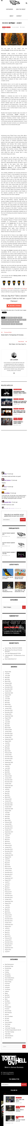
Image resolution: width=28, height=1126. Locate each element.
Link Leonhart (16, 27)
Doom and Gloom (9, 979)
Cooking (7, 972)
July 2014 (7, 951)
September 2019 (9, 832)
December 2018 (8, 849)
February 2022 (8, 776)
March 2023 (8, 750)
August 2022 (8, 764)
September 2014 (9, 947)
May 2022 (7, 770)
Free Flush (7, 983)
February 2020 (8, 822)
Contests (7, 970)
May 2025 (7, 700)
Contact (19, 16)
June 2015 (7, 930)
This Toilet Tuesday (9, 1032)
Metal (4, 27)
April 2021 (7, 795)
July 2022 (7, 766)
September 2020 (9, 808)
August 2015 (8, 926)
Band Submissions (17, 389)
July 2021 (7, 789)
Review (17, 321)
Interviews (6, 627)
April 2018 (7, 864)
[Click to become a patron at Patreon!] (14, 305)
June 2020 (7, 814)
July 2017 (7, 882)
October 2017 (8, 876)
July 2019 (7, 835)
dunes (20, 317)
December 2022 (8, 756)
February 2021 (8, 799)
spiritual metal (5, 323)
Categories (9, 9)
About (11, 16)
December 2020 (8, 803)
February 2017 (8, 891)
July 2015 (7, 928)
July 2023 (7, 743)
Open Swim (22, 408)
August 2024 (8, 718)
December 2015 (8, 918)
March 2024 (8, 727)
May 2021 (7, 793)
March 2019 (8, 843)
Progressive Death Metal (7, 321)
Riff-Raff (7, 1020)
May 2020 (7, 816)
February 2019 (8, 845)
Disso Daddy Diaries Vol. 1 (11, 659)
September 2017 (9, 878)
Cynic (15, 317)
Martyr (19, 319)
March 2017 (8, 889)
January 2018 (8, 870)
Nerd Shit (7, 995)
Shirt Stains (18, 1097)
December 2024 (8, 710)
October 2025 (8, 691)
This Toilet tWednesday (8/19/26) (13, 653)
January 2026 (8, 685)
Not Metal (7, 1001)
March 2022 (8, 774)
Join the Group (20, 9)
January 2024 (8, 731)
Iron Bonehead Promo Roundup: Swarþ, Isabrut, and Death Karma (20, 393)
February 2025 (8, 706)
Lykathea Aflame (12, 319)
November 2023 (8, 735)
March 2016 (8, 913)
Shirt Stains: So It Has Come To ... (18, 344)
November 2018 (8, 851)
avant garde (9, 317)
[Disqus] (14, 451)
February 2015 (8, 938)
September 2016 (9, 901)
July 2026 (7, 673)
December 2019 (8, 826)
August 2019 (8, 833)
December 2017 (8, 872)
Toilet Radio (7, 1033)
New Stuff (16, 399)
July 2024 (7, 720)
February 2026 (8, 683)
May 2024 (7, 723)
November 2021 (8, 781)
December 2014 (8, 942)
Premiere (21, 399)
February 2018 (8, 868)
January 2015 (8, 940)
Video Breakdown (9, 1035)
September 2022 (9, 762)
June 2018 (7, 860)
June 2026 (7, 675)
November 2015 (8, 920)
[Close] (4, 1093)
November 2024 (8, 712)
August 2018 (8, 857)
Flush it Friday (8, 981)
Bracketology (8, 968)
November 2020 (8, 804)
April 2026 (7, 679)
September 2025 (9, 693)
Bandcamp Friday (9, 966)
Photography (8, 1006)
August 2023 (8, 741)
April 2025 (7, 702)
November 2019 (8, 828)
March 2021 (8, 797)
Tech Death (19, 323)
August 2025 (8, 694)
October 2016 (8, 899)
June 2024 (7, 721)
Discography (8, 976)
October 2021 (8, 783)
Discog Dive (7, 974)
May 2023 (7, 747)
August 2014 (8, 949)
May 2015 (7, 932)
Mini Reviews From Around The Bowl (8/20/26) (19, 579)
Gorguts (4, 319)
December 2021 (8, 779)
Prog (24, 319)
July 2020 (7, 812)
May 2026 (7, 677)
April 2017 (7, 888)
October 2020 (8, 806)
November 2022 (8, 758)
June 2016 (7, 907)
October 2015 (8, 922)
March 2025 (8, 704)
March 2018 (8, 866)
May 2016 (7, 909)
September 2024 (9, 716)
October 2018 (8, 853)
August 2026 (8, 671)
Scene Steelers (8, 1022)
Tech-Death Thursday (10, 1028)
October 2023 (8, 737)
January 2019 (8, 847)
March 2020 (8, 820)
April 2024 (7, 725)
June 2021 (7, 791)
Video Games (8, 1037)
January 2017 (8, 893)
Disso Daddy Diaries (9, 977)
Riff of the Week (9, 1016)
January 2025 (8, 708)
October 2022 (8, 760)
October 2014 (8, 945)
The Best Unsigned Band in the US (13, 1030)
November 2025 (8, 689)
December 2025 (8, 687)
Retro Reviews (8, 1012)
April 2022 (7, 772)
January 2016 (8, 916)
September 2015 (9, 924)
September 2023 (9, 739)
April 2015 (7, 934)
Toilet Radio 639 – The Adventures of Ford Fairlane (20, 591)
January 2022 (8, 777)
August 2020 (8, 810)
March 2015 (8, 936)
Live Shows (7, 989)
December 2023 (8, 733)
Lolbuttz (7, 991)
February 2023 (8, 752)
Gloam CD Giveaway (12, 335)
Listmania (12, 627)
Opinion (15, 419)
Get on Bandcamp (7, 288)
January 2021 (8, 801)
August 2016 (8, 903)
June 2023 (7, 745)
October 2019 (8, 830)
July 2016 (7, 905)
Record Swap (8, 1010)
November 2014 (8, 944)
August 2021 (8, 787)
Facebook (24, 288)
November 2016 (8, 897)
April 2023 (7, 749)
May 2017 (7, 886)
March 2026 (8, 681)
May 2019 (7, 839)
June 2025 (7, 698)
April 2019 (7, 841)
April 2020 (7, 818)
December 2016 (8, 895)
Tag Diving (7, 1026)
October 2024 (8, 714)
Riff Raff (7, 1018)
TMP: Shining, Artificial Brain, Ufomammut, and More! (19, 412)
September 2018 (9, 855)
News (6, 999)
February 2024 (8, 729)
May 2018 (7, 862)
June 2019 (7, 837)
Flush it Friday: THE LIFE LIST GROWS (13, 648)
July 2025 (7, 696)
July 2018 (7, 859)
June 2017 (7, 884)
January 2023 (8, 754)
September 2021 (9, 785)
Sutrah (13, 323)
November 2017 (8, 874)
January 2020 (8, 824)
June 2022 (7, 768)
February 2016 (8, 915)
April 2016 (7, 911)
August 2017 (8, 880)
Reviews (8, 27)
